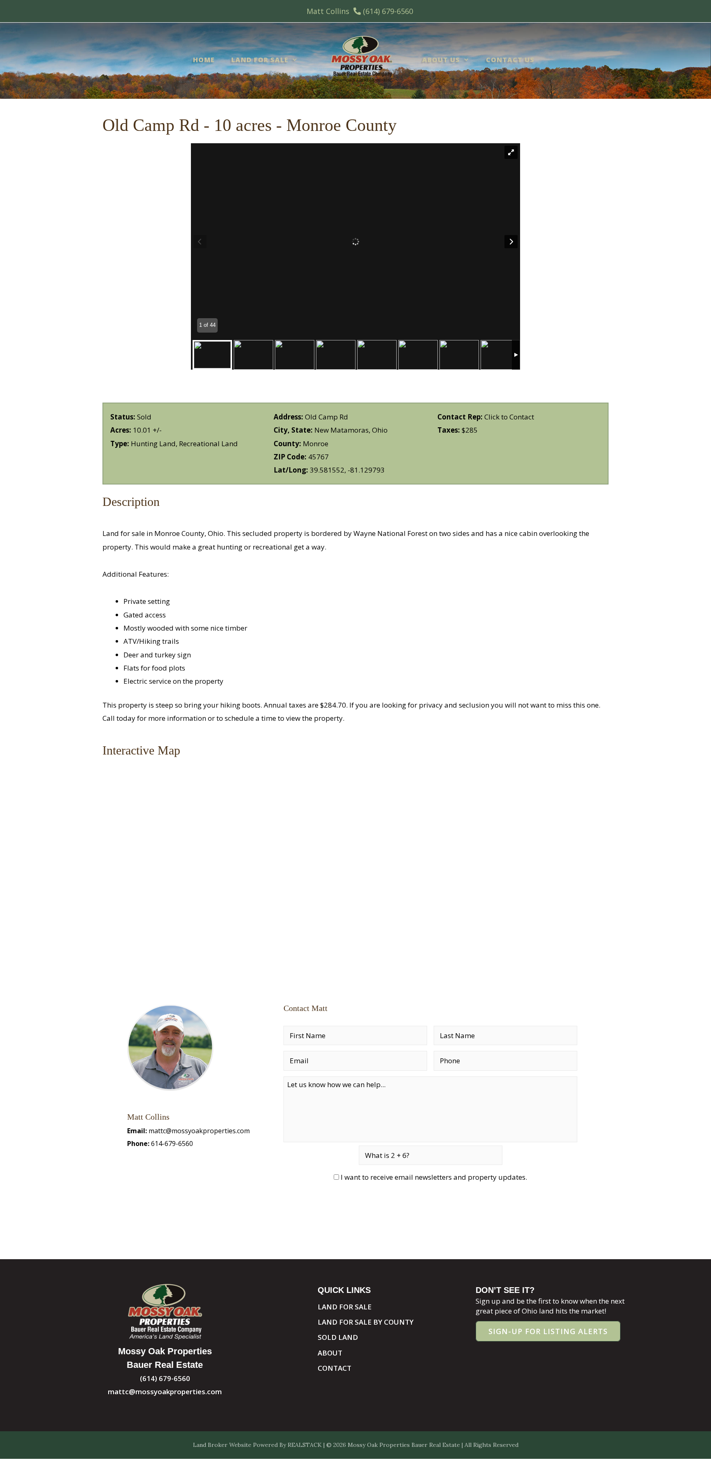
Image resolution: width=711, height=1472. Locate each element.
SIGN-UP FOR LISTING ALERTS (548, 1331)
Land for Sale (259, 59)
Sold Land (338, 1337)
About (330, 1353)
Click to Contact (509, 417)
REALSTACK (305, 1445)
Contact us (510, 59)
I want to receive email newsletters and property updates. (434, 1177)
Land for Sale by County (366, 1322)
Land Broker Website (222, 1445)
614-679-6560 (172, 1143)
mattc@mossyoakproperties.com (199, 1130)
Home (204, 59)
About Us (441, 59)
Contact (334, 1368)
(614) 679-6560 (388, 11)
